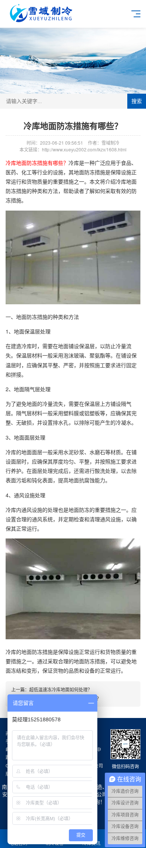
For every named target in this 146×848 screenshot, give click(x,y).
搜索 (136, 101)
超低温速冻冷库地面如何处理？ (60, 689)
